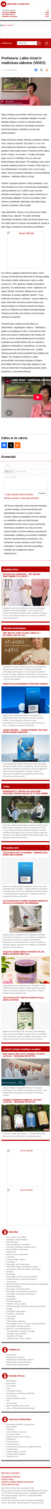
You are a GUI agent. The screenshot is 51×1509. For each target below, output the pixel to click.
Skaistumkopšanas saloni (16, 1398)
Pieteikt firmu (7, 1479)
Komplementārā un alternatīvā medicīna (21, 1279)
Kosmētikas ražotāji (14, 1391)
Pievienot (42, 493)
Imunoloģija (10, 1274)
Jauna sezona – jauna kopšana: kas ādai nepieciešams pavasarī (25, 731)
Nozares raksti (8, 14)
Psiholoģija (10, 1319)
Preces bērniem (12, 1442)
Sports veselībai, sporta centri (17, 1406)
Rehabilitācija (17, 1376)
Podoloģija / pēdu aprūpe (16, 1311)
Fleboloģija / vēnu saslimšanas (18, 1264)
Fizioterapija (11, 1386)
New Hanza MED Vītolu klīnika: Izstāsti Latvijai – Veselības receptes (24, 1055)
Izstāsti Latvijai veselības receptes (22, 1049)
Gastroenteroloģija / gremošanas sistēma (22, 1267)
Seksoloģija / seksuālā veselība (18, 1326)
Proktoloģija (11, 1316)
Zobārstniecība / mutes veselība (18, 1338)
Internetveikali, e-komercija (16, 1432)
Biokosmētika (11, 1427)
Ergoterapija (11, 1383)
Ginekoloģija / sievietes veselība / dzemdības (23, 1269)
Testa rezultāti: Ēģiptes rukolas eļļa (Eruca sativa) (23, 999)
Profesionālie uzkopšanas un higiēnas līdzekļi (23, 1447)
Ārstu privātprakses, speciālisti (18, 1245)
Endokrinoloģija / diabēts (15, 1259)
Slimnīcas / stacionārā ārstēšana (18, 1329)
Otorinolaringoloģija (13, 1301)
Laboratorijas (11, 1282)
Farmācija (14, 1350)
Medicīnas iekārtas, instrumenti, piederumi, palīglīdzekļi (27, 1284)
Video (6, 786)
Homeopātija (11, 1355)
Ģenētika (9, 1272)
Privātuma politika (10, 1485)
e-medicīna (10, 1257)
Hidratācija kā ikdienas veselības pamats (25, 684)
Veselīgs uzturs (12, 1456)
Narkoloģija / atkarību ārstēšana (18, 1289)
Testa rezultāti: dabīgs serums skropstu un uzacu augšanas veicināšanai (25, 902)
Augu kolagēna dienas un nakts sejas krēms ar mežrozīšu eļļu (23, 953)
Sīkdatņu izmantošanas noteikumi (17, 1482)
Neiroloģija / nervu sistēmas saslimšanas (21, 1291)
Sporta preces (11, 1403)
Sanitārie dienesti (12, 1444)
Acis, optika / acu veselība (16, 1237)
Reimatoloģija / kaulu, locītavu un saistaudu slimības (26, 1324)
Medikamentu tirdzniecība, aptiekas (20, 1360)
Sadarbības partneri (10, 1477)
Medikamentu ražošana (15, 1357)
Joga (8, 1388)
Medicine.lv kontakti (10, 1473)
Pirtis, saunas (11, 1396)
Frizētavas (10, 1429)
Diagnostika (11, 1252)
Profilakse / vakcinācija (15, 1314)
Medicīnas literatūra (13, 1286)
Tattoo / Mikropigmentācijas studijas (20, 1408)
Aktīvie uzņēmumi (9, 12)
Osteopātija (10, 1296)
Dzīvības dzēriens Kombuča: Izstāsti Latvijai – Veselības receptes (22, 1101)
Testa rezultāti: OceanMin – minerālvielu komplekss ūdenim (25, 854)
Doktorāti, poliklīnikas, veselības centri (21, 1247)
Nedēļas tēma (10, 569)
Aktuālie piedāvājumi (14, 628)
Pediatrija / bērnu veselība (16, 1304)
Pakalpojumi (11, 1439)
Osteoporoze (11, 1299)
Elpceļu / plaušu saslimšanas (17, 1254)
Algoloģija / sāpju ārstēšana (17, 1240)
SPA (8, 1401)
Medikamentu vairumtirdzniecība (18, 1362)
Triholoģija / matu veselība (16, 1334)
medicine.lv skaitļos (18, 4)
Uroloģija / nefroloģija (14, 1336)
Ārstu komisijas (12, 1242)
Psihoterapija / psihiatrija (15, 1321)
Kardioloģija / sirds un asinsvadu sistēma (21, 1277)
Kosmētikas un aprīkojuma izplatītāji (20, 1393)
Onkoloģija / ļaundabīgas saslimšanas (20, 1294)
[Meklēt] (39, 43)
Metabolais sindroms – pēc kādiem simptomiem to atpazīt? (21, 575)
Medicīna (13, 1232)
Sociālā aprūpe (12, 1449)
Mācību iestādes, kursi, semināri (18, 1437)
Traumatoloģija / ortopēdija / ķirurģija (20, 1331)
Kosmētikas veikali (13, 1434)
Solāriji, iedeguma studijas (16, 1452)
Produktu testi (11, 847)
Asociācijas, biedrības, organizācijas (20, 1424)
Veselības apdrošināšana (16, 1454)
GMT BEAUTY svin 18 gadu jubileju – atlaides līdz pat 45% (22, 634)
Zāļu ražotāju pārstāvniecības (17, 1365)
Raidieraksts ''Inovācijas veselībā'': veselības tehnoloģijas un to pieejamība (25, 792)
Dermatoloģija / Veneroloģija (17, 1249)
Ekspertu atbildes (9, 16)
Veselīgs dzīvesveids (20, 1419)
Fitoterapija (10, 1262)
